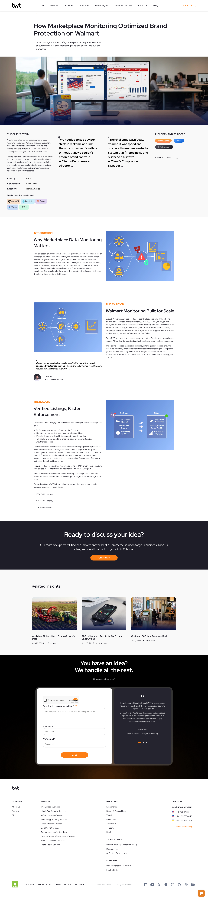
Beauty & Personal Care (116, 811)
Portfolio (15, 811)
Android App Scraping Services (54, 819)
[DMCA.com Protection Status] (15, 884)
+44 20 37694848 (184, 816)
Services (54, 5)
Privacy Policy (63, 884)
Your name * (49, 726)
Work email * (49, 738)
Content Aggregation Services (54, 832)
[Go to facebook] (165, 884)
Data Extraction (164, 147)
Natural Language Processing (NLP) (121, 844)
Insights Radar (112, 870)
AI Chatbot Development (117, 853)
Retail (179, 140)
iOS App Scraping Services (52, 815)
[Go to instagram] (172, 884)
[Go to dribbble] (186, 884)
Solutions (84, 5)
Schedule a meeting (184, 826)
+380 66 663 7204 (184, 820)
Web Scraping (163, 140)
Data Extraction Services (51, 823)
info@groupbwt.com (182, 807)
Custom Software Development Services (58, 836)
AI (43, 5)
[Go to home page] (17, 5)
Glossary (80, 884)
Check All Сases (163, 157)
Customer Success (123, 5)
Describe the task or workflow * (58, 706)
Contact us (187, 5)
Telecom (110, 828)
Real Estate (111, 819)
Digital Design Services (50, 844)
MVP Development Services (53, 840)
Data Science (112, 849)
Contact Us (104, 557)
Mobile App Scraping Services (53, 811)
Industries (68, 5)
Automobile (111, 823)
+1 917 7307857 (182, 812)
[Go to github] (179, 884)
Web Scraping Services (50, 807)
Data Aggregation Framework (118, 866)
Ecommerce (111, 807)
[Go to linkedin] (145, 884)
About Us (142, 5)
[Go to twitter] (159, 884)
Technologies (101, 5)
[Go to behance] (193, 884)
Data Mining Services (50, 828)
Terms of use (45, 884)
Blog (155, 5)
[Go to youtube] (152, 884)
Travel (109, 815)
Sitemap (30, 884)
